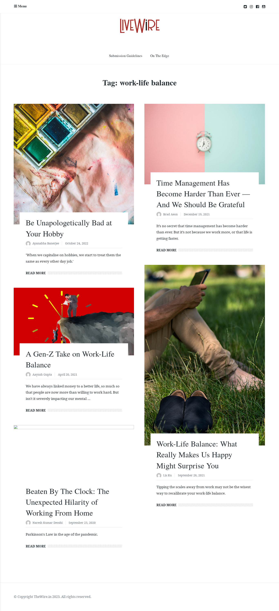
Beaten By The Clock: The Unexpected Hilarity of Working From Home (67, 502)
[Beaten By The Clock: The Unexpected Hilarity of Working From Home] (74, 459)
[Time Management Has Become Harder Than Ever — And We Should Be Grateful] (204, 144)
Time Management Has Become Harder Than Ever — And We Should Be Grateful (203, 193)
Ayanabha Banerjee (45, 243)
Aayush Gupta (42, 374)
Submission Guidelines (125, 55)
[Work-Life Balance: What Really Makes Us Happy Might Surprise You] (204, 355)
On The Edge (159, 55)
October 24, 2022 (76, 243)
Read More (36, 273)
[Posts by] (29, 243)
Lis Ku (167, 475)
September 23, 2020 (82, 523)
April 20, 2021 (67, 374)
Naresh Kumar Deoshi (47, 523)
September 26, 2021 (191, 475)
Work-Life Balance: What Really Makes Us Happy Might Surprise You (196, 454)
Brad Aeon (170, 214)
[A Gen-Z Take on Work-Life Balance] (74, 322)
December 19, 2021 (197, 214)
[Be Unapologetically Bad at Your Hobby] (74, 164)
